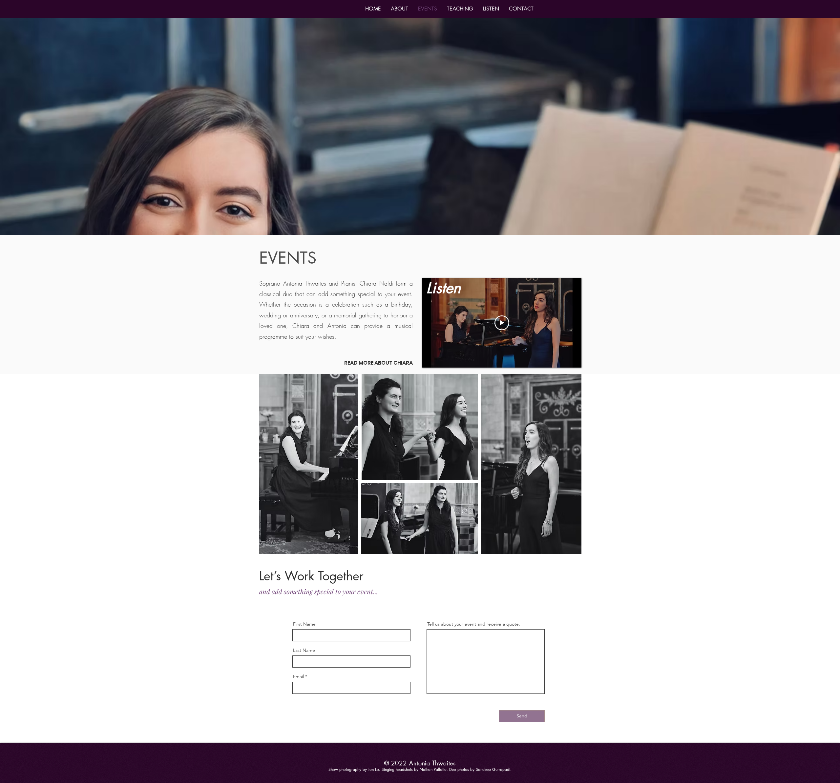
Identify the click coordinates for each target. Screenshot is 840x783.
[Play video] (501, 322)
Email (298, 676)
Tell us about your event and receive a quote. (473, 624)
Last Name (304, 650)
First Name (304, 624)
